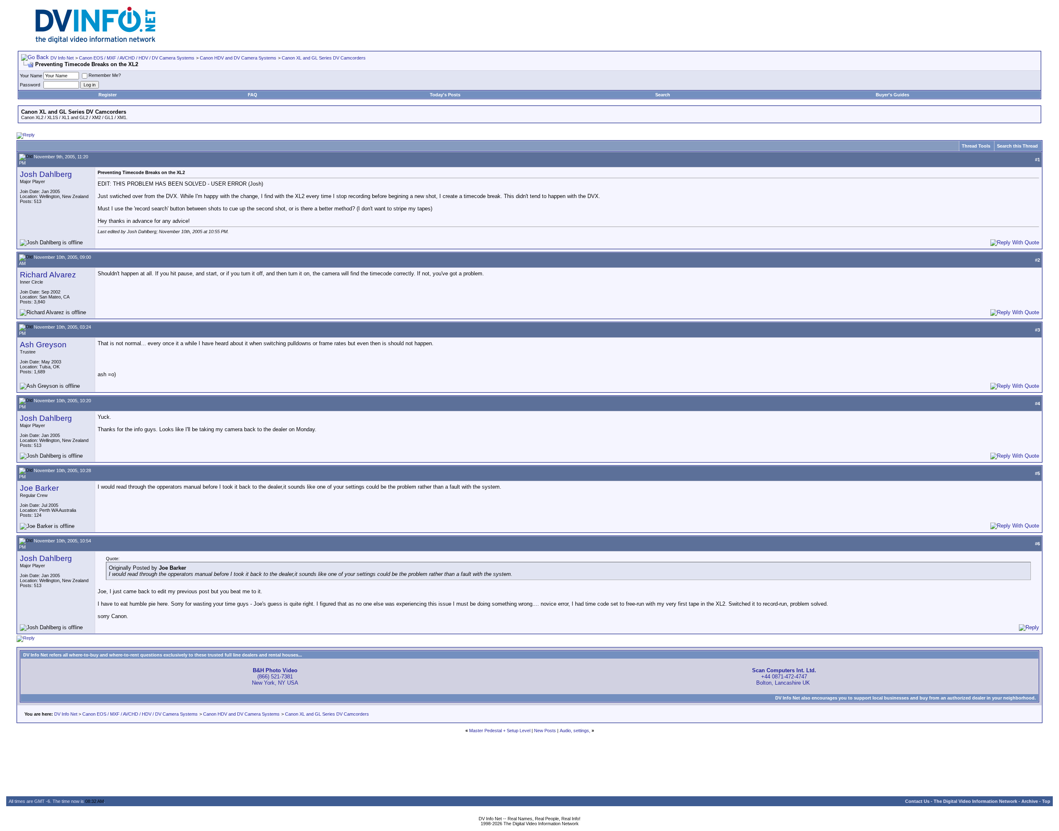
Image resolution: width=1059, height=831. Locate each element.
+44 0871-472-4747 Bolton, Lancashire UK (784, 676)
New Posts (545, 730)
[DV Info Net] (96, 41)
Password (30, 84)
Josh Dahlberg (46, 174)
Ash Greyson (43, 344)
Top (1046, 801)
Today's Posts (445, 94)
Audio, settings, (575, 730)
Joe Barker (39, 488)
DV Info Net (62, 57)
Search (662, 94)
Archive (1029, 801)
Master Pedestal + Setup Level (499, 730)
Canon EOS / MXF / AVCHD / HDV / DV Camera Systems (136, 57)
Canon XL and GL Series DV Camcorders (324, 57)
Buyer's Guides (892, 94)
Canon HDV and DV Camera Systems (238, 57)
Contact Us (917, 801)
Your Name (31, 75)
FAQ (252, 94)
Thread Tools (976, 145)
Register (107, 94)
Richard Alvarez (48, 274)
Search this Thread (1017, 145)
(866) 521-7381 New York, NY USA (275, 676)
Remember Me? (105, 75)
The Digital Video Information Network (975, 801)
